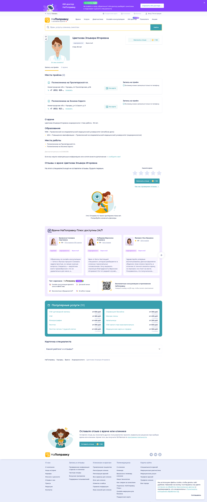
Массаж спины (112, 316)
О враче (64, 67)
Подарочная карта (124, 497)
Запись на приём (52, 67)
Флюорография (55, 320)
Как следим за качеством (126, 482)
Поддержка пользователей (79, 479)
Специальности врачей (149, 467)
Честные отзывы (75, 473)
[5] (159, 173)
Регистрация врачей (100, 473)
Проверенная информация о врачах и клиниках (79, 468)
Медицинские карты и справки (118, 329)
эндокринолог (78, 43)
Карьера (48, 473)
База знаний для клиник (102, 490)
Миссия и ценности (52, 477)
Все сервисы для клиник (102, 477)
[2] (141, 173)
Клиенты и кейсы (99, 483)
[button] (97, 27)
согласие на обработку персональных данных (176, 487)
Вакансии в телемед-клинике (124, 475)
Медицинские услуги (148, 473)
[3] (147, 173)
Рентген (52, 325)
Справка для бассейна (115, 312)
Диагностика (98, 19)
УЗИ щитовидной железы (59, 312)
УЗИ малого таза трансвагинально (120, 325)
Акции (154, 19)
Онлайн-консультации (115, 19)
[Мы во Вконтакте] (155, 454)
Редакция (49, 486)
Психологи (144, 19)
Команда (120, 470)
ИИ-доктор (132, 19)
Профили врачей (146, 477)
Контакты (48, 490)
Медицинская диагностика (150, 470)
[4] (153, 173)
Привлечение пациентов (102, 467)
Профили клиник (146, 480)
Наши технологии (123, 479)
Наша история (50, 470)
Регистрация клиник (100, 470)
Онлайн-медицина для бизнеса (125, 492)
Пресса (48, 483)
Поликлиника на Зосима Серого (68, 101)
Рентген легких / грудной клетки (62, 329)
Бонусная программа (77, 476)
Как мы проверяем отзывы (146, 187)
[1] (135, 173)
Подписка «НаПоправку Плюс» (126, 487)
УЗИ (51, 316)
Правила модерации (100, 486)
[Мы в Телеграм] (151, 454)
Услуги (86, 19)
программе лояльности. (137, 437)
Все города (144, 483)
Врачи (78, 19)
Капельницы (111, 320)
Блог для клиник (99, 480)
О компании (49, 467)
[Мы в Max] (160, 454)
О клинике (121, 467)
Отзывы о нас (50, 480)
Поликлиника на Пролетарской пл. (69, 82)
